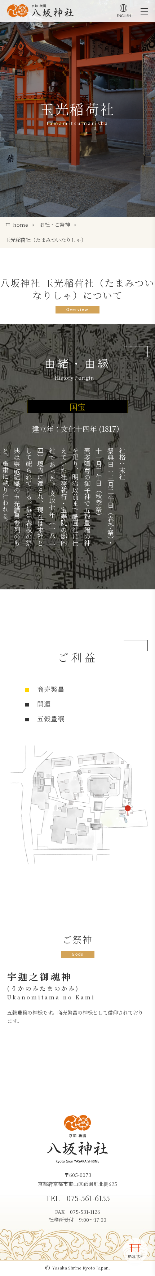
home (20, 224)
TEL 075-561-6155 (77, 1198)
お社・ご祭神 (55, 224)
